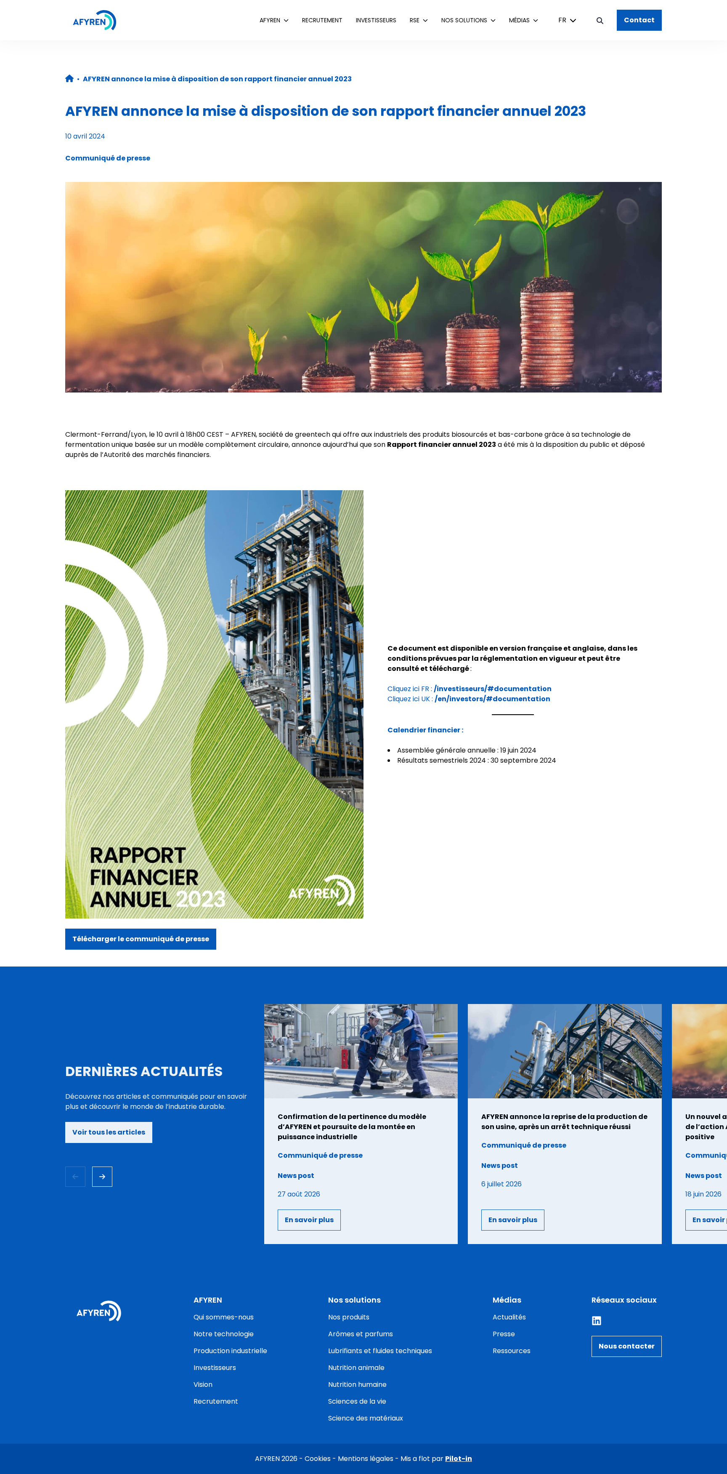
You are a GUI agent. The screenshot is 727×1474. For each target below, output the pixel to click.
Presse (504, 1334)
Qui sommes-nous (224, 1317)
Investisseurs (376, 20)
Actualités (509, 1317)
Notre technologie (224, 1334)
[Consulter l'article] (361, 1124)
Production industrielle (230, 1351)
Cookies (318, 1458)
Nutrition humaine (357, 1384)
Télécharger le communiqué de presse (140, 939)
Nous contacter (627, 1346)
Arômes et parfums (360, 1334)
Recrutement (322, 20)
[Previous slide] (75, 1177)
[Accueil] (99, 20)
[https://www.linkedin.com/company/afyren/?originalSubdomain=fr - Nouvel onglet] (597, 1321)
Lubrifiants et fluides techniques (380, 1351)
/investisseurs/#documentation (493, 689)
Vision (203, 1384)
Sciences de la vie (357, 1401)
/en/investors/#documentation (492, 699)
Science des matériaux (365, 1418)
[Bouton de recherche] (600, 20)
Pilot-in (458, 1458)
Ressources (512, 1351)
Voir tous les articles (108, 1132)
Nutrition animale (356, 1368)
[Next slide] (102, 1177)
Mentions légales (365, 1458)
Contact (639, 20)
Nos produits (348, 1317)
